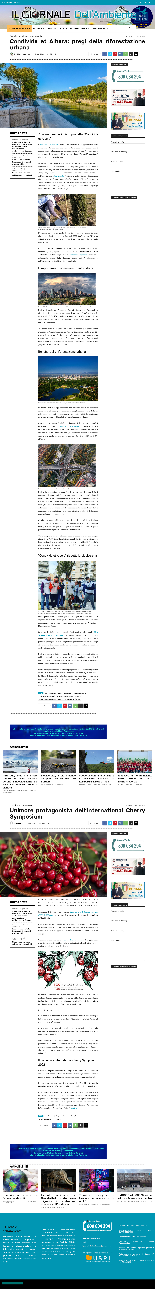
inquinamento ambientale (20, 156)
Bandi (43, 784)
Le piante (78, 696)
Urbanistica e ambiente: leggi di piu (31, 36)
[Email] (136, 54)
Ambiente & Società (85, 784)
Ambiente (13, 36)
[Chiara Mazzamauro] (12, 54)
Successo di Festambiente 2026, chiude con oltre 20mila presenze (134, 778)
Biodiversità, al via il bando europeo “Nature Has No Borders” (58, 778)
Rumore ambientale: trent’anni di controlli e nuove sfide (21, 161)
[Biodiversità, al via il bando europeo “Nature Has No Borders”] (58, 761)
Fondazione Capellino (78, 254)
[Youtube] (150, 2)
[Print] (131, 54)
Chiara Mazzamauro (23, 54)
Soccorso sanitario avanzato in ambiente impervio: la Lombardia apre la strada (96, 778)
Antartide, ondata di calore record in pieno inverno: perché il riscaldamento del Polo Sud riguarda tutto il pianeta (20, 781)
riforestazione (69, 699)
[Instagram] (141, 2)
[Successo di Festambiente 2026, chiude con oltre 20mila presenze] (134, 761)
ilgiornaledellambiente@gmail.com (96, 1246)
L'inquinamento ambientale (64, 696)
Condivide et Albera (80, 693)
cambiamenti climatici (49, 144)
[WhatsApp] (125, 54)
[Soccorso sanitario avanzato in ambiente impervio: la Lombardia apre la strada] (96, 761)
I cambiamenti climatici (46, 696)
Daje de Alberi (59, 176)
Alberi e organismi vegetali (53, 693)
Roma (78, 699)
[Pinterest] (115, 54)
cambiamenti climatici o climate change (15, 790)
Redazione (33, 790)
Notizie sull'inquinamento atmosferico (51, 699)
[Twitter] (145, 2)
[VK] (120, 54)
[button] (129, 28)
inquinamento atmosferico (71, 426)
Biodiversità (67, 693)
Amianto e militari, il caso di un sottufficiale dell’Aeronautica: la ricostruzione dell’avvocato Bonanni (22, 146)
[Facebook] (136, 2)
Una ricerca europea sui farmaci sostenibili (22, 173)
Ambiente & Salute (18, 169)
